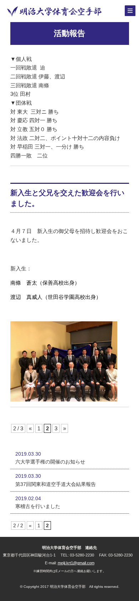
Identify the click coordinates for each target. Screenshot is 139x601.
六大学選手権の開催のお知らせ (50, 462)
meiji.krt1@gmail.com (76, 563)
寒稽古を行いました (37, 506)
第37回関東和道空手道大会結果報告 (55, 484)
